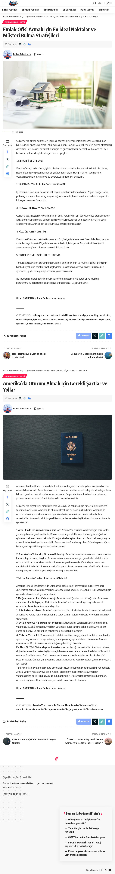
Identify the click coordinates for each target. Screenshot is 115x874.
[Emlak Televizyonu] (13, 3)
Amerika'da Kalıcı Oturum (90, 709)
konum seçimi (64, 319)
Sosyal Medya (79, 315)
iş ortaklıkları (65, 315)
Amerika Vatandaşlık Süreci (84, 705)
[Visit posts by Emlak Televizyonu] (7, 54)
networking (92, 315)
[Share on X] (20, 44)
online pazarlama (41, 315)
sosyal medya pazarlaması (84, 319)
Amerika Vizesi (40, 705)
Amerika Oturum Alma (59, 705)
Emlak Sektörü (34, 323)
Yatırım (54, 315)
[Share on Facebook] (7, 151)
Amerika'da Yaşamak (46, 709)
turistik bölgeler (24, 319)
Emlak (57, 323)
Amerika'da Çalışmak (67, 709)
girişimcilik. (47, 323)
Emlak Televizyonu (22, 54)
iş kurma (37, 319)
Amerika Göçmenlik (25, 709)
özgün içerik (104, 319)
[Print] (29, 44)
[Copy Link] (25, 44)
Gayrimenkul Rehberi (15, 22)
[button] (5, 3)
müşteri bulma (49, 319)
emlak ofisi (105, 315)
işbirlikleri (21, 323)
